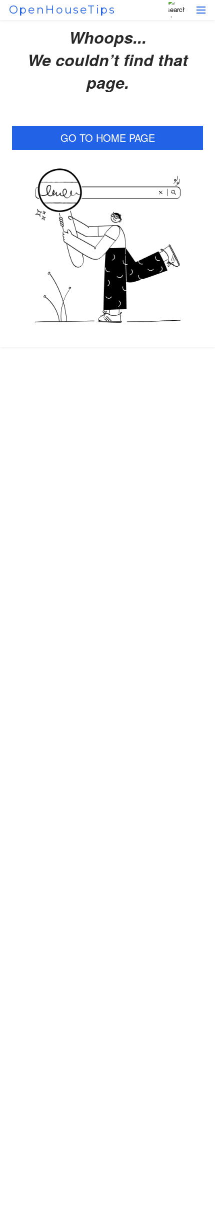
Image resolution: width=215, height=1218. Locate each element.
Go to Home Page (107, 137)
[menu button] (201, 10)
